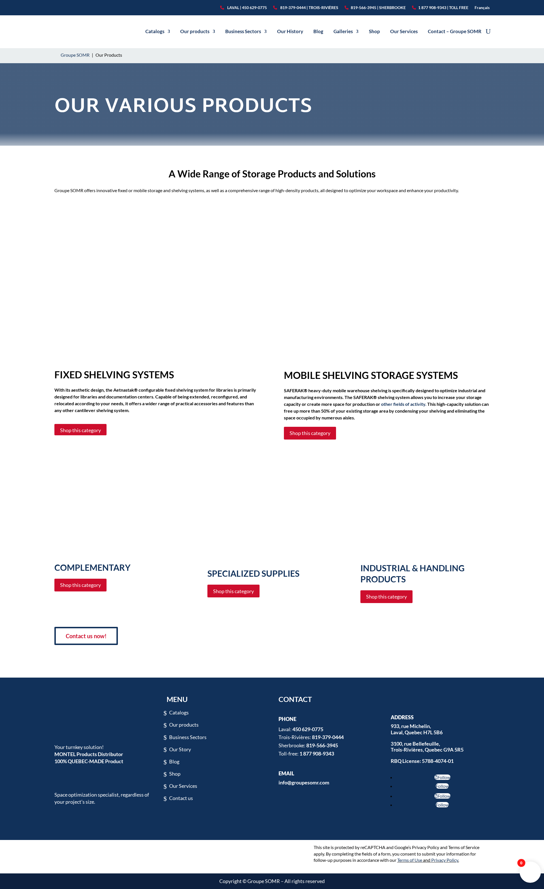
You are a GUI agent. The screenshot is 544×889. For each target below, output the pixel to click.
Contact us (181, 798)
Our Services (404, 31)
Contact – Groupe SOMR (454, 31)
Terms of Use (409, 860)
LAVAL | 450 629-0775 (246, 7)
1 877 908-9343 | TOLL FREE (443, 7)
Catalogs (154, 31)
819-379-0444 (328, 737)
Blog (318, 31)
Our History (290, 31)
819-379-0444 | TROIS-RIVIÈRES (308, 7)
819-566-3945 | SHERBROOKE (378, 7)
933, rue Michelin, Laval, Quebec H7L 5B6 (417, 729)
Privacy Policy (444, 860)
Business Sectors (243, 31)
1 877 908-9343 (316, 753)
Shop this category (80, 430)
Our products (194, 31)
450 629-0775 (307, 729)
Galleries (343, 31)
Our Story (180, 749)
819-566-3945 (322, 745)
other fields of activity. (403, 404)
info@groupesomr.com (304, 782)
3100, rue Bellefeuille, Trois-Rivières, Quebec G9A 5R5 (427, 747)
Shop (374, 31)
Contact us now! (86, 636)
